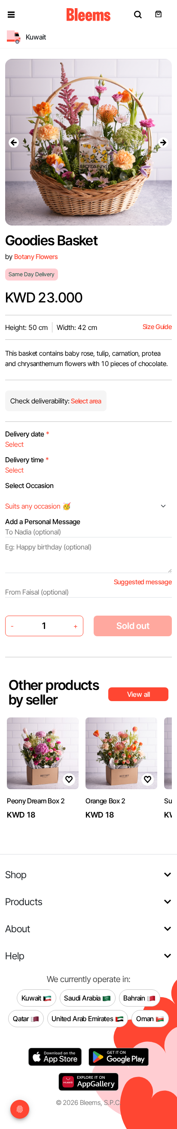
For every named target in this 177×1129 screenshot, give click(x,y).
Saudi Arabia (83, 997)
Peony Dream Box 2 (36, 800)
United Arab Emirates (83, 1018)
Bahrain (135, 997)
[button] (11, 14)
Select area (85, 401)
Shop (16, 874)
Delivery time (27, 459)
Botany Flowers (36, 257)
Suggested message (143, 582)
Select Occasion (29, 485)
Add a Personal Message (42, 521)
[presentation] (14, 142)
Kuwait (32, 997)
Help (14, 955)
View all (138, 694)
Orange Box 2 (105, 800)
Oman (146, 1018)
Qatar (22, 1018)
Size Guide (157, 327)
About (17, 928)
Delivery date (27, 434)
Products (24, 901)
